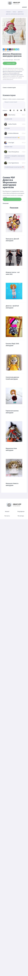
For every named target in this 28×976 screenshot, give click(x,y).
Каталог (7, 511)
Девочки (9, 51)
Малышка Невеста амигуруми (12, 484)
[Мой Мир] (8, 49)
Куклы (4, 51)
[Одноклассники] (6, 49)
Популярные (20, 511)
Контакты (7, 516)
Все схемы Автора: (8, 59)
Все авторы (21, 516)
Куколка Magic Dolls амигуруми (12, 344)
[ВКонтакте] (4, 49)
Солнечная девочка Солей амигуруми (12, 378)
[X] (10, 49)
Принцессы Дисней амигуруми (12, 240)
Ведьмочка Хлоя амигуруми (11, 449)
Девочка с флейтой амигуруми (12, 307)
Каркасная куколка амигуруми (12, 412)
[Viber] (12, 49)
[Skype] (16, 49)
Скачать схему (12, 199)
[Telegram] (18, 49)
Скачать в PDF (11, 63)
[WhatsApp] (14, 49)
